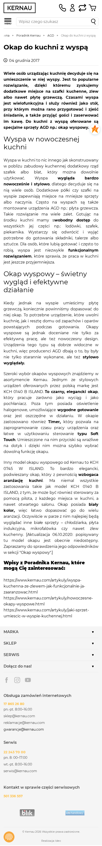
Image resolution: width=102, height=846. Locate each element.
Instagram (17, 680)
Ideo (58, 840)
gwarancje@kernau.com (24, 729)
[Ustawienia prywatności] (9, 836)
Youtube (28, 680)
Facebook (6, 680)
